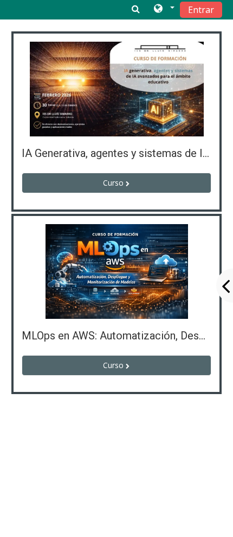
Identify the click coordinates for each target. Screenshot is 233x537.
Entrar (201, 10)
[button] (163, 9)
